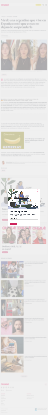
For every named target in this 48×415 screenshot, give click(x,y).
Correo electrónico (13, 218)
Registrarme (13, 223)
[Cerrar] (38, 190)
